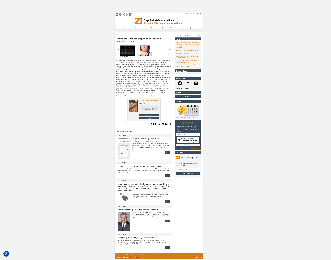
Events (144, 28)
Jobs (191, 28)
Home (126, 28)
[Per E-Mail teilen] (166, 124)
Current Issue (135, 28)
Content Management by (123, 257)
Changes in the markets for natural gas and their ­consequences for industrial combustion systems (139, 140)
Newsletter (179, 14)
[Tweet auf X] (156, 124)
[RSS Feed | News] (117, 14)
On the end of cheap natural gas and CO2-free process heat (142, 166)
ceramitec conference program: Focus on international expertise (187, 65)
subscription (148, 115)
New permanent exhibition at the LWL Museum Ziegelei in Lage (187, 61)
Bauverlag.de (198, 257)
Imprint (163, 255)
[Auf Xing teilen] (159, 124)
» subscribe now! (188, 145)
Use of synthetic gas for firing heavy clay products (138, 210)
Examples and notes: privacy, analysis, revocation (187, 148)
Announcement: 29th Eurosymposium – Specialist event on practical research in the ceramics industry (187, 51)
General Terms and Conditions (139, 255)
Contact (185, 14)
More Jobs (188, 96)
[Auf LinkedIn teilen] (163, 124)
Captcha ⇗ (194, 142)
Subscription (174, 28)
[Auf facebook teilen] (152, 124)
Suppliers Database (161, 28)
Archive (150, 28)
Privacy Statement (155, 255)
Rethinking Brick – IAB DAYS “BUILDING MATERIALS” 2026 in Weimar (187, 57)
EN (200, 14)
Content (149, 118)
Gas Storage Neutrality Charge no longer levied (137, 238)
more (167, 152)
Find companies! (188, 173)
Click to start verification (190, 140)
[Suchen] (199, 35)
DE (197, 14)
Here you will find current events (185, 117)
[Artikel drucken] (170, 124)
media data (192, 14)
